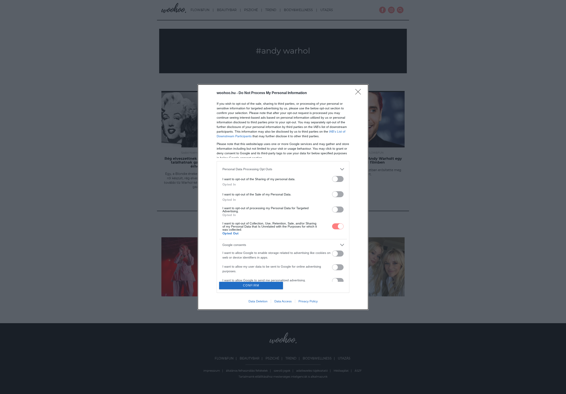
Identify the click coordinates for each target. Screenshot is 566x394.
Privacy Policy (308, 301)
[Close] (359, 93)
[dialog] (283, 197)
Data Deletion (258, 301)
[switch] (338, 179)
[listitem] (283, 169)
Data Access (283, 301)
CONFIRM (251, 285)
